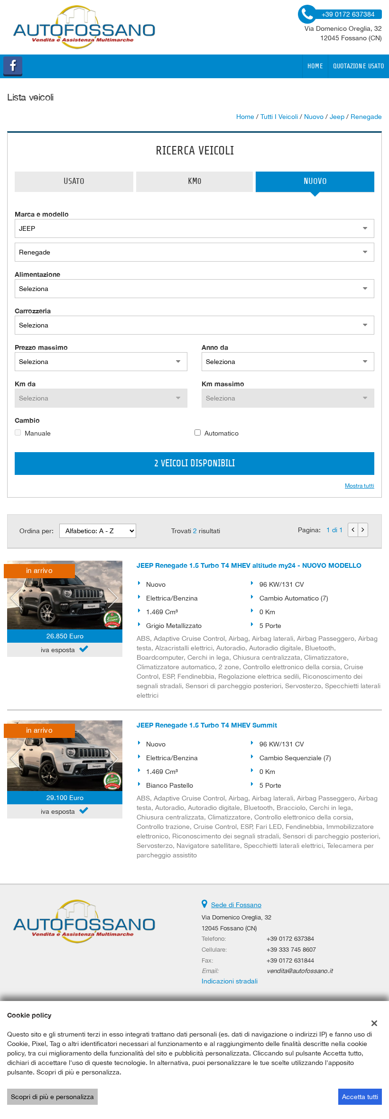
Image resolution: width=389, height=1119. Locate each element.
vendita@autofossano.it (300, 970)
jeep (337, 116)
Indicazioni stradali (230, 981)
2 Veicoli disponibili (194, 463)
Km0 (194, 181)
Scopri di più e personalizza (52, 1097)
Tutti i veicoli (279, 116)
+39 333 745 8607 (291, 949)
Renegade (366, 116)
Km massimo (223, 384)
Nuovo (315, 181)
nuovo (314, 116)
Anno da (215, 347)
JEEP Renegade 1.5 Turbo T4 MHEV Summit (207, 725)
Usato (74, 181)
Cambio (27, 420)
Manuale (38, 433)
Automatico (222, 433)
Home (315, 66)
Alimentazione (37, 274)
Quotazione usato (358, 66)
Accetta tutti (360, 1097)
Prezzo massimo (41, 347)
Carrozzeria (33, 311)
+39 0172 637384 (290, 938)
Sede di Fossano (236, 905)
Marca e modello (42, 214)
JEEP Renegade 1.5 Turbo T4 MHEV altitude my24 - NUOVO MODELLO (249, 565)
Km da (25, 384)
